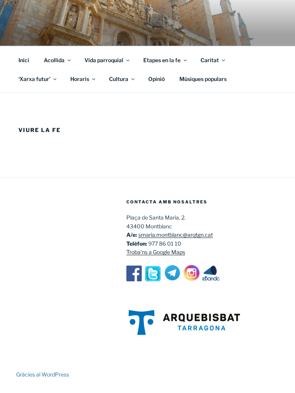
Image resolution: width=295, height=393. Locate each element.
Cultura (118, 79)
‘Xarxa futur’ (34, 79)
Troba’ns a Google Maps (155, 252)
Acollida (54, 60)
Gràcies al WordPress (42, 374)
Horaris (79, 79)
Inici (23, 60)
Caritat (210, 60)
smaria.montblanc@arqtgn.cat (175, 234)
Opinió (156, 79)
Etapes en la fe (162, 60)
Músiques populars (203, 79)
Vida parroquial (104, 60)
